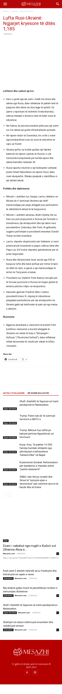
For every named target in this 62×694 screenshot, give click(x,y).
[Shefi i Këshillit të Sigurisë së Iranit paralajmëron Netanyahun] (10, 405)
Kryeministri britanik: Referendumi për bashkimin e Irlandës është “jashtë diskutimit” (39, 466)
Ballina (6, 11)
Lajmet (14, 11)
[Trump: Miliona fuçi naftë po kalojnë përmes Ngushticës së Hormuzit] (10, 433)
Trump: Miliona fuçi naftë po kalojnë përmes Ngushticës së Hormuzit (37, 434)
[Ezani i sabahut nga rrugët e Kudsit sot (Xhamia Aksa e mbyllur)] (31, 521)
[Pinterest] (20, 41)
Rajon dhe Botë (26, 11)
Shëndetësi (8, 578)
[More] (34, 41)
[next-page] (10, 495)
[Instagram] (35, 672)
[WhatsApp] (27, 41)
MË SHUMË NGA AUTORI (38, 393)
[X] (13, 41)
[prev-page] (5, 495)
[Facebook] (6, 41)
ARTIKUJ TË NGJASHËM (13, 393)
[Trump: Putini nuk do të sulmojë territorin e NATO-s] (10, 419)
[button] (5, 4)
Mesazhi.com (9, 553)
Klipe (6, 541)
